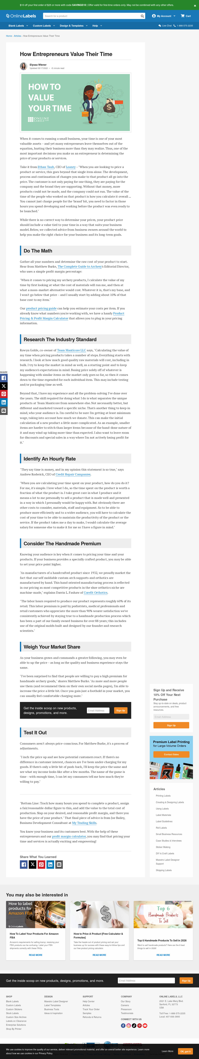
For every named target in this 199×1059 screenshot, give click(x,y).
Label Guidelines (164, 821)
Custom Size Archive (16, 1017)
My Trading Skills (84, 823)
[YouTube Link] (145, 1025)
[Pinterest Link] (139, 1025)
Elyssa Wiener (38, 64)
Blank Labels (16, 25)
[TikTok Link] (134, 1025)
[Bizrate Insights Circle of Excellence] (117, 1041)
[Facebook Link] (123, 1025)
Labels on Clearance (16, 1020)
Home (9, 35)
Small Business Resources (169, 834)
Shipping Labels (164, 870)
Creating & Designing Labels (170, 802)
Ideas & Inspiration (53, 1013)
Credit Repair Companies (73, 474)
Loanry (71, 167)
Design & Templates (71, 25)
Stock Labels (12, 1013)
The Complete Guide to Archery (80, 266)
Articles (17, 35)
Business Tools (51, 1009)
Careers (125, 1005)
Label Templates (52, 1005)
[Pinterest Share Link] (41, 864)
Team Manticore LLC (71, 350)
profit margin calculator (69, 836)
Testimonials (127, 1013)
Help (95, 25)
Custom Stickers (14, 1009)
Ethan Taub (46, 167)
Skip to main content (11, 2)
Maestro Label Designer (56, 1001)
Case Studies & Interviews (169, 840)
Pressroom (126, 1009)
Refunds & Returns (92, 1017)
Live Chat (167, 25)
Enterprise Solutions (16, 1024)
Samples (87, 1013)
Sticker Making (163, 847)
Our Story (125, 1001)
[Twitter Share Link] (32, 864)
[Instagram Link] (129, 1025)
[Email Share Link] (59, 864)
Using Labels (162, 808)
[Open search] (142, 16)
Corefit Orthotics (95, 592)
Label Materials (163, 814)
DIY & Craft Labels (165, 853)
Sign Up (120, 710)
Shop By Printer (13, 1028)
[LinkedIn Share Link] (50, 864)
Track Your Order (91, 1009)
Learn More (167, 1051)
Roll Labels (161, 827)
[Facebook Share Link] (24, 864)
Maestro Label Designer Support (168, 861)
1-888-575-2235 (185, 25)
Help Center (89, 1001)
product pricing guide (41, 308)
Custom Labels (42, 25)
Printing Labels (163, 795)
